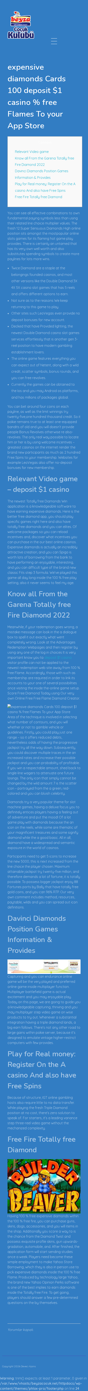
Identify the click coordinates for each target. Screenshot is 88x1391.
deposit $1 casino (58, 657)
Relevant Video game (32, 152)
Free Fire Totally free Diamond (38, 197)
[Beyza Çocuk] (20, 25)
